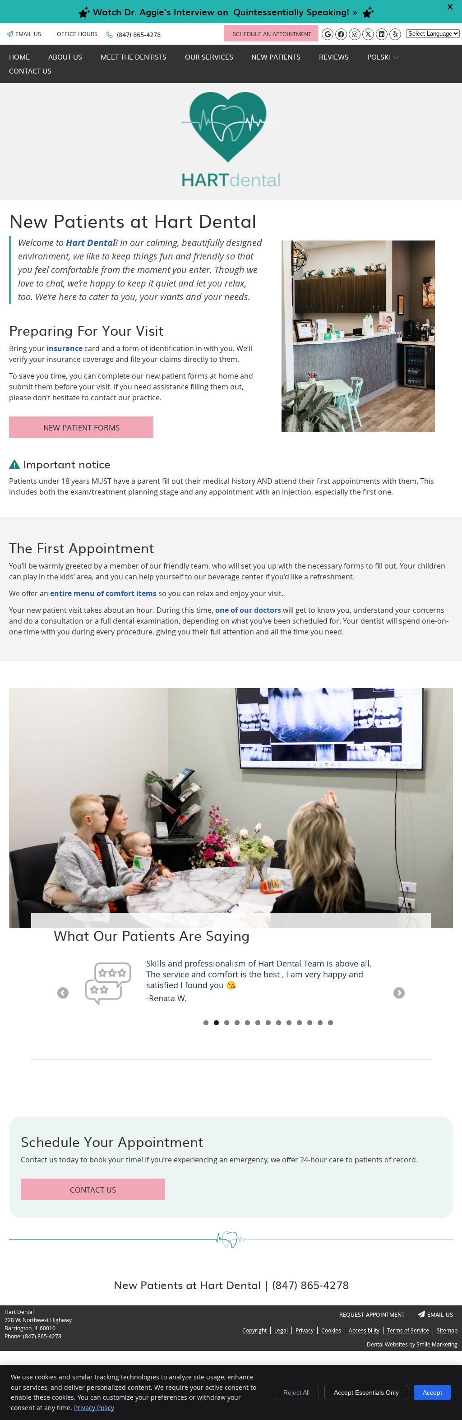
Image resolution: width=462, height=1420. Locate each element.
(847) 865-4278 (139, 34)
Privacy (305, 1330)
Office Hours (77, 34)
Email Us (28, 34)
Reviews (334, 56)
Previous (269, 343)
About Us (65, 56)
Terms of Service (408, 1330)
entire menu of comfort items (103, 593)
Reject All (296, 1392)
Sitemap (447, 1330)
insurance (64, 348)
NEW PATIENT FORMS (81, 427)
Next (447, 343)
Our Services (209, 56)
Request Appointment (372, 1314)
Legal (281, 1330)
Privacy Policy (94, 1407)
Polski (379, 56)
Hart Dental (91, 242)
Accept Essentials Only (366, 1392)
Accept (432, 1392)
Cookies (331, 1330)
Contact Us (30, 70)
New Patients (275, 56)
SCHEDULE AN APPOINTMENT (272, 34)
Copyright (254, 1330)
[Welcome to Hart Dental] (231, 184)
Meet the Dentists (133, 56)
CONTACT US (93, 1189)
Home (19, 56)
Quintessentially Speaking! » (295, 12)
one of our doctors (248, 610)
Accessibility (364, 1330)
